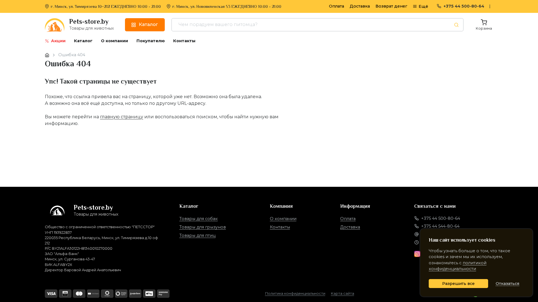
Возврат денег (391, 6)
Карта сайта (342, 293)
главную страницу (121, 116)
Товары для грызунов (202, 227)
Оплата (336, 6)
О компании (283, 218)
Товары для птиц (197, 235)
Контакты (280, 227)
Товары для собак (198, 218)
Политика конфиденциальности (295, 293)
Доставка (360, 6)
